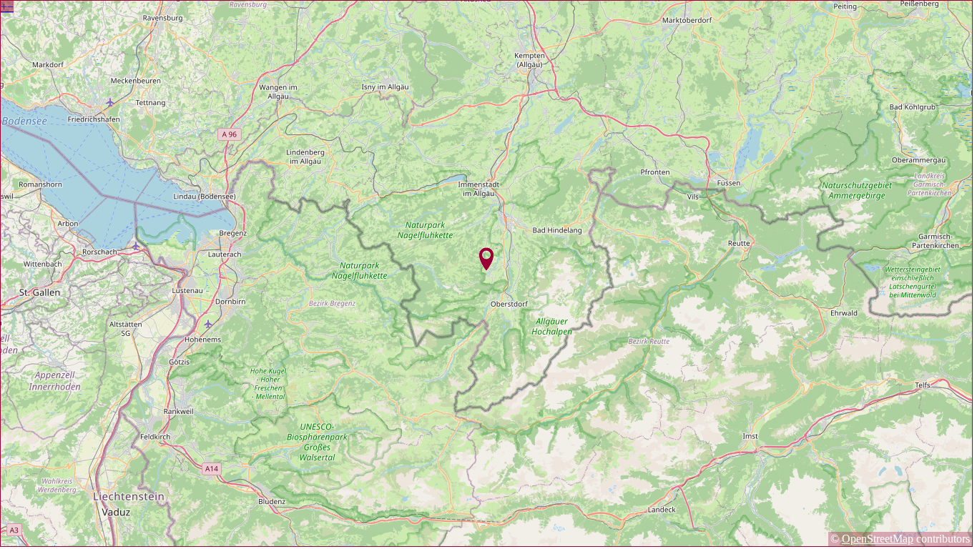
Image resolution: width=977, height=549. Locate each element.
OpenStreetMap (877, 539)
